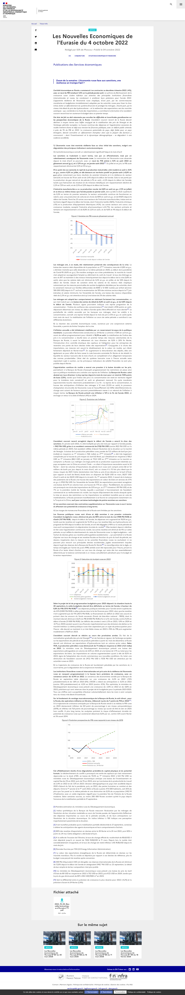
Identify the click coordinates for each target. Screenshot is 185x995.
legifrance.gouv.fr (90, 988)
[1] (54, 806)
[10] (54, 871)
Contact (55, 984)
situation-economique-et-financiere (102, 56)
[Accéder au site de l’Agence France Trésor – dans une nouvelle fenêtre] (69, 976)
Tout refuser (107, 992)
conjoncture (80, 56)
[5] (54, 837)
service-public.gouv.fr (75, 988)
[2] (54, 810)
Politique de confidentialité (83, 984)
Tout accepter (92, 992)
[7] (54, 853)
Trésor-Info (44, 24)
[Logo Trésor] (42, 10)
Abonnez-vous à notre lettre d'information (62, 969)
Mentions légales (66, 984)
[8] (54, 862)
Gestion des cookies (118, 984)
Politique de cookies (102, 984)
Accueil (34, 24)
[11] (54, 880)
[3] (54, 824)
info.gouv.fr (103, 988)
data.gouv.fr (113, 988)
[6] (54, 849)
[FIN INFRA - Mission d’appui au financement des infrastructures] (118, 976)
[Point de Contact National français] (95, 976)
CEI (70, 56)
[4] (54, 831)
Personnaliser (120, 992)
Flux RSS (130, 984)
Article (92, 30)
